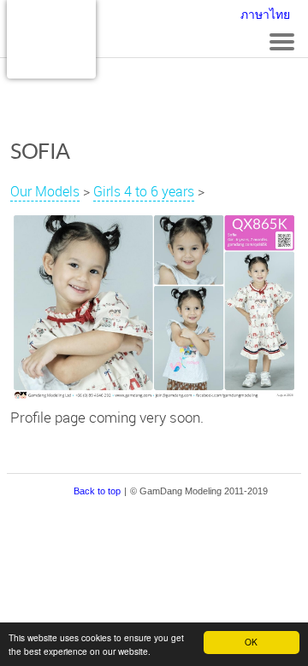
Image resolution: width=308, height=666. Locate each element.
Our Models (45, 191)
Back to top (97, 491)
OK (251, 641)
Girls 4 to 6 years (143, 191)
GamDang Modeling (51, 39)
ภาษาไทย (265, 14)
